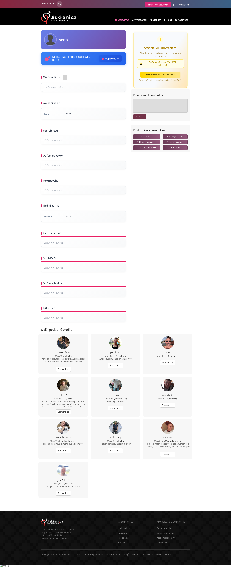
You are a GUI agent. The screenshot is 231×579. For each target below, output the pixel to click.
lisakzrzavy (115, 437)
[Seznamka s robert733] (167, 385)
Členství (156, 19)
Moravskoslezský (173, 441)
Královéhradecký (69, 441)
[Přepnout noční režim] (59, 4)
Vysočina (69, 398)
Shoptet (135, 554)
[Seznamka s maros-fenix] (63, 342)
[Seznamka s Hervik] (115, 385)
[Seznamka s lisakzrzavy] (115, 428)
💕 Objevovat (122, 19)
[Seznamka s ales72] (63, 385)
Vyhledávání (140, 19)
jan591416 (63, 480)
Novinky (122, 542)
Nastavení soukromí (161, 554)
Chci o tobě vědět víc (148, 142)
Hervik (115, 394)
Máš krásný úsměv (147, 148)
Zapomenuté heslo (165, 528)
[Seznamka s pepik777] (115, 342)
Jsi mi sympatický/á (176, 137)
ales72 (63, 394)
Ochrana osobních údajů (117, 554)
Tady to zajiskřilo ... (176, 142)
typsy (167, 352)
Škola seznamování (165, 533)
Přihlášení (122, 533)
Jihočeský (173, 398)
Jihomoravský (121, 398)
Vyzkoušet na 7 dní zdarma (160, 74)
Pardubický (121, 356)
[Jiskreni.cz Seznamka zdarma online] (53, 3)
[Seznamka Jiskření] (52, 526)
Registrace (123, 537)
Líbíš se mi (148, 137)
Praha (69, 356)
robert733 (167, 394)
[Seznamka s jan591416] (63, 470)
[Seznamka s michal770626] (63, 428)
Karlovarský (173, 356)
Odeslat (139, 117)
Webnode (145, 554)
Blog (169, 19)
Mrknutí (176, 148)
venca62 (167, 437)
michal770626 (63, 437)
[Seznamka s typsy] (167, 342)
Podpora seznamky (166, 537)
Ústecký (69, 483)
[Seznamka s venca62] (167, 428)
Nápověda (182, 19)
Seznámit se (63, 369)
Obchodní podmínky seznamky (89, 554)
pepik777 (115, 352)
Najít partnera (124, 528)
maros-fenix (63, 352)
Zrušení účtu (162, 542)
